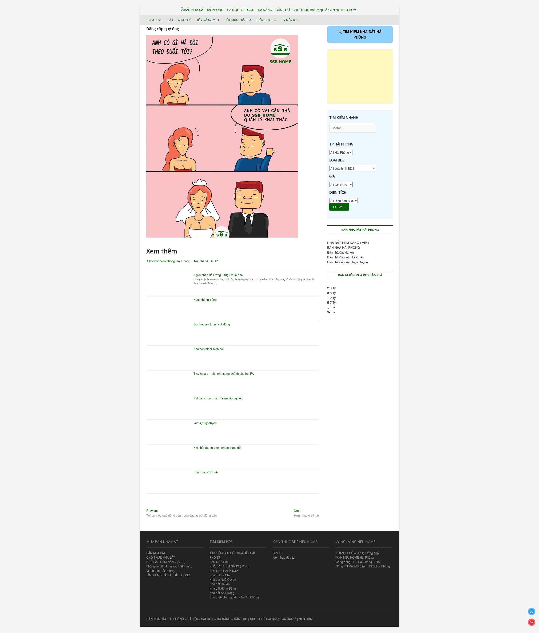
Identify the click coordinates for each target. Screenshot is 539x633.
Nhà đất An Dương (221, 593)
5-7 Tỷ (331, 302)
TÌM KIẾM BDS (289, 20)
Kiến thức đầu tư (284, 557)
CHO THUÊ (185, 20)
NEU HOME (155, 20)
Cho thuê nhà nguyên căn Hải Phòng (234, 597)
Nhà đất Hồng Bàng (222, 588)
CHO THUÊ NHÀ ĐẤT (160, 557)
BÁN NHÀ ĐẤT (155, 553)
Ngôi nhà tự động (205, 299)
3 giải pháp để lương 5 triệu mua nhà (218, 275)
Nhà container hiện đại (208, 349)
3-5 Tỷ (331, 292)
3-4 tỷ (331, 312)
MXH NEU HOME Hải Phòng (355, 557)
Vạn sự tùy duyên (205, 423)
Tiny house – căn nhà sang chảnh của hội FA (223, 373)
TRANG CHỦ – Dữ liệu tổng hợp (357, 553)
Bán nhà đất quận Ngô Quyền (347, 262)
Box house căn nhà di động (211, 324)
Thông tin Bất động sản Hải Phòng (169, 566)
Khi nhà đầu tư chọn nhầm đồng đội (217, 447)
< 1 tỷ (331, 307)
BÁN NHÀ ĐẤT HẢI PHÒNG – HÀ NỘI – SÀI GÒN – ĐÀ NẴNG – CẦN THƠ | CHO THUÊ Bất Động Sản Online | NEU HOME (230, 619)
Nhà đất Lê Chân (220, 575)
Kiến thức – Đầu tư (237, 20)
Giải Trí (277, 553)
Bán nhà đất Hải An (340, 252)
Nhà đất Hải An (219, 584)
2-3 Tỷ (331, 288)
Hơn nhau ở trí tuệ (205, 472)
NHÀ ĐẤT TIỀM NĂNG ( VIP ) (348, 242)
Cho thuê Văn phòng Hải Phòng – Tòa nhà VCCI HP (182, 261)
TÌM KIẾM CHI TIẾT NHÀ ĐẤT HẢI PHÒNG (232, 555)
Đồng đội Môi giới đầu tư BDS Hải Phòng (363, 566)
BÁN (170, 20)
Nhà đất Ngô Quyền (222, 579)
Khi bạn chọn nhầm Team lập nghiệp (218, 398)
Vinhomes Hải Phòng (160, 570)
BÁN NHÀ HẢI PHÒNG (343, 247)
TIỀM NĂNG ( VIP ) (208, 20)
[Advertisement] (360, 76)
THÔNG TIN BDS (266, 20)
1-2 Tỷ (331, 297)
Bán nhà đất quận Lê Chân (345, 257)
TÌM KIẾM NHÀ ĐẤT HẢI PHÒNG (168, 575)
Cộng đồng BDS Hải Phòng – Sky (358, 562)
